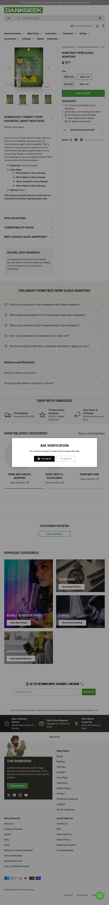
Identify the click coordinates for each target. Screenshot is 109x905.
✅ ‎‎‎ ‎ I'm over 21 (44, 458)
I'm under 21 (66, 458)
